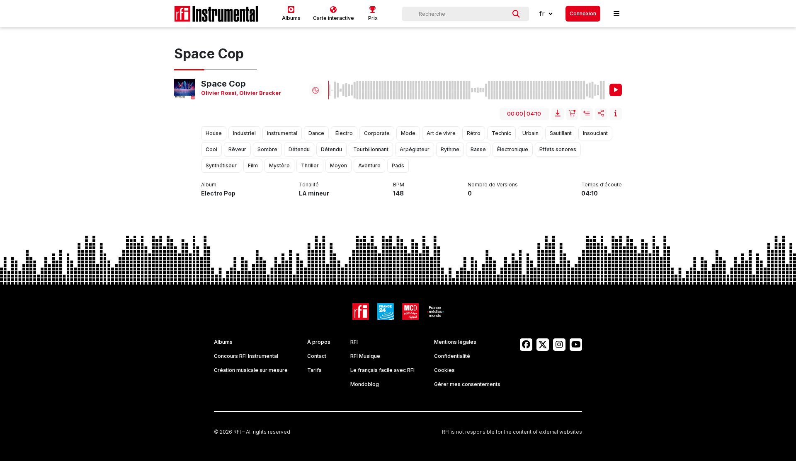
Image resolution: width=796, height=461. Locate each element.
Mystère (279, 165)
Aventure (369, 165)
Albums (223, 342)
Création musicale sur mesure (251, 370)
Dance (316, 133)
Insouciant (595, 133)
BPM (398, 184)
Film (253, 165)
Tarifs (314, 370)
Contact (316, 356)
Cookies (444, 370)
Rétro (474, 133)
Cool (211, 149)
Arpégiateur (415, 149)
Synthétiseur (221, 165)
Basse (478, 149)
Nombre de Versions (493, 184)
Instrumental (282, 133)
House (214, 133)
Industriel (244, 133)
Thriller (310, 165)
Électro (344, 133)
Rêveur (237, 149)
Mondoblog (364, 384)
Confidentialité (452, 356)
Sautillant (561, 133)
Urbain (530, 133)
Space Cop (223, 84)
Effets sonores (557, 149)
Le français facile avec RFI (382, 370)
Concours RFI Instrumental (246, 356)
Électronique (512, 149)
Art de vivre (441, 133)
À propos (318, 342)
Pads (398, 165)
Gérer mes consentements (467, 384)
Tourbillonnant (370, 149)
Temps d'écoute (601, 184)
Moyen (338, 165)
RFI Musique (365, 356)
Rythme (450, 149)
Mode (408, 133)
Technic (501, 133)
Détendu (299, 149)
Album (208, 184)
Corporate (377, 133)
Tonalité (309, 184)
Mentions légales (455, 342)
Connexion (583, 13)
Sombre (267, 149)
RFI (354, 342)
